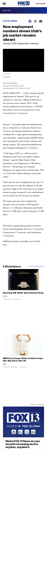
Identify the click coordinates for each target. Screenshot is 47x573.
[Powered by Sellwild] (40, 404)
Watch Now (40, 3)
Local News (10, 21)
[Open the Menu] (4, 4)
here (5, 244)
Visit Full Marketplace (36, 266)
